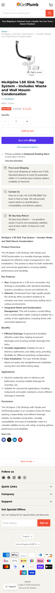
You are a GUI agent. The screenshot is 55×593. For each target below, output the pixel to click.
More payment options (27, 147)
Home (4, 31)
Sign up (44, 523)
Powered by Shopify (27, 588)
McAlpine (9, 98)
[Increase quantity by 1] (27, 121)
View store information (14, 161)
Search (28, 581)
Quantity (5, 115)
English (26, 536)
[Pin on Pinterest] (20, 440)
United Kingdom (26, 544)
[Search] (50, 13)
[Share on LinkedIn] (14, 440)
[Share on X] (9, 440)
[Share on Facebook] (3, 440)
